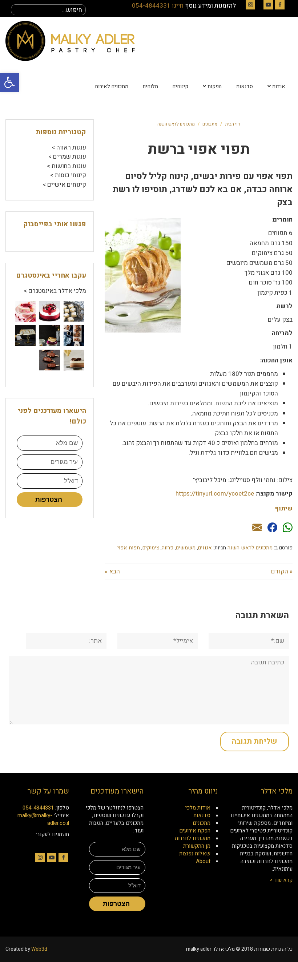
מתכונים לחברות (192, 838)
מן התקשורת (196, 846)
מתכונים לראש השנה (176, 124)
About (203, 861)
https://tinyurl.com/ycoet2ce (215, 493)
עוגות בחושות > (66, 166)
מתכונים (209, 124)
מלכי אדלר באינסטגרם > (55, 290)
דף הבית (232, 124)
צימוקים (150, 548)
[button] (9, 82)
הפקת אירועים (194, 831)
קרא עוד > (281, 880)
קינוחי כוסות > (68, 175)
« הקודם (282, 571)
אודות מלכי (197, 808)
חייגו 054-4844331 (158, 5)
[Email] (257, 527)
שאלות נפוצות (194, 854)
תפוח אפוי (128, 548)
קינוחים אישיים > (64, 184)
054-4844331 (38, 808)
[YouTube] (268, 4)
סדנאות (201, 815)
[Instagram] (250, 4)
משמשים (186, 548)
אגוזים (205, 548)
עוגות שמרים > (67, 156)
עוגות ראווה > (69, 147)
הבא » (112, 571)
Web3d (39, 949)
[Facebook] (280, 4)
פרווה (167, 548)
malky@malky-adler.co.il (43, 819)
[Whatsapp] (288, 527)
